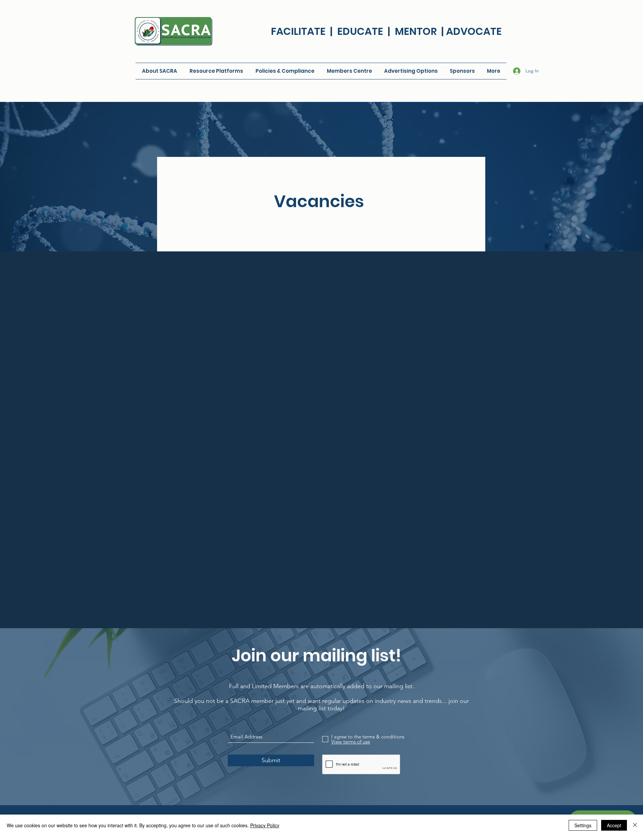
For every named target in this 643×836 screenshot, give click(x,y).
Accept (614, 825)
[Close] (635, 825)
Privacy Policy (264, 825)
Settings (582, 825)
